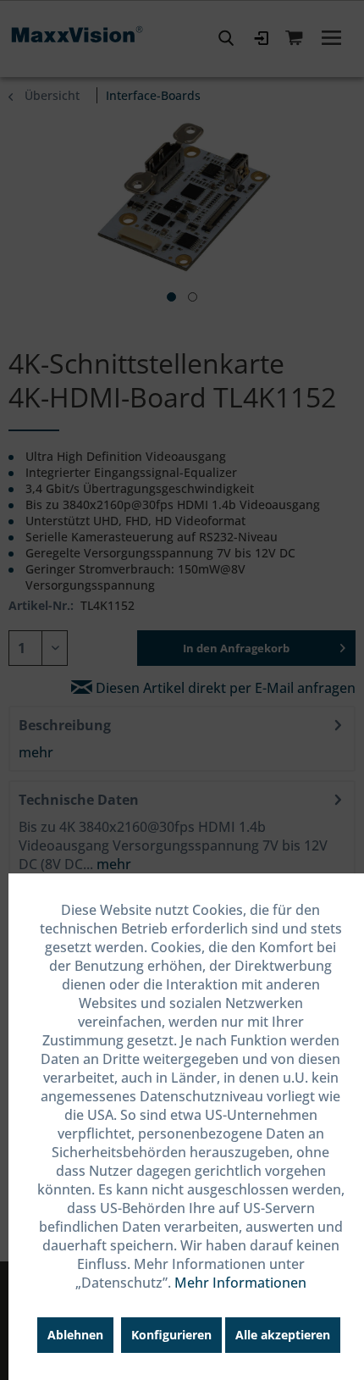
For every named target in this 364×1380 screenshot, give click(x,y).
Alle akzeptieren (282, 1335)
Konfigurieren (171, 1335)
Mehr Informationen (240, 1282)
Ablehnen (75, 1335)
